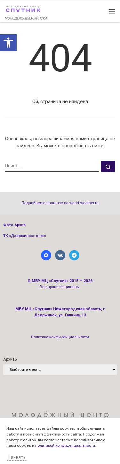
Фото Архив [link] (14, 225)
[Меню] (112, 11)
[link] (8, 42)
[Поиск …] (108, 166)
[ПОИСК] (52, 166)
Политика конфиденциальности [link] (60, 337)
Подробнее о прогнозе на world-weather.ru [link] (60, 203)
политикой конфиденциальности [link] (65, 445)
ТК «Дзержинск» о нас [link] (24, 235)
